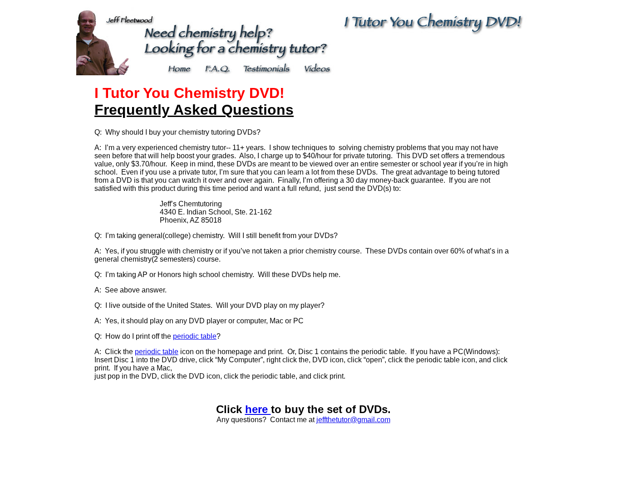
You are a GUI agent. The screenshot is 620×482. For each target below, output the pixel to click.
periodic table (195, 336)
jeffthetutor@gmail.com (353, 420)
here (258, 409)
